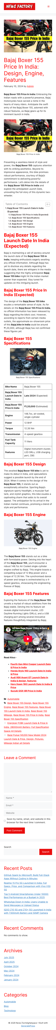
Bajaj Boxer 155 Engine (22, 224)
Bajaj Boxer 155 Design (22, 221)
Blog (6, 1006)
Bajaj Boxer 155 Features (23, 227)
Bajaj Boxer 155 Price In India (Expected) (29, 214)
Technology (10, 1010)
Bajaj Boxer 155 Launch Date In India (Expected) (25, 210)
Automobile (13, 699)
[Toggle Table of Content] (46, 204)
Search (7, 847)
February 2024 (11, 975)
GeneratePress (28, 1026)
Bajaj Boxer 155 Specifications (26, 218)
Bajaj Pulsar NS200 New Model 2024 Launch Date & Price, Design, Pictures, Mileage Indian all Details (25, 739)
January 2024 (11, 979)
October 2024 (11, 966)
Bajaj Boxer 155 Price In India (28, 715)
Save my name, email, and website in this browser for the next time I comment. (28, 821)
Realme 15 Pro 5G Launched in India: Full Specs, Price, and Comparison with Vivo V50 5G (27, 886)
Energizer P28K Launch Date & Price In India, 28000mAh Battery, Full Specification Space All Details (26, 727)
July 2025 (9, 957)
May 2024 (9, 971)
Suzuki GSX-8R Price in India (26, 691)
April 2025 (9, 962)
